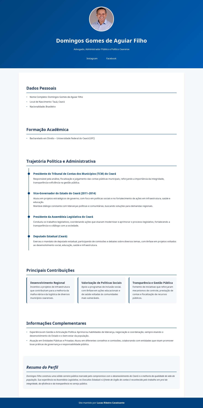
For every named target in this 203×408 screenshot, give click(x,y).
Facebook (111, 58)
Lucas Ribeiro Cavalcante (110, 402)
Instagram (92, 58)
